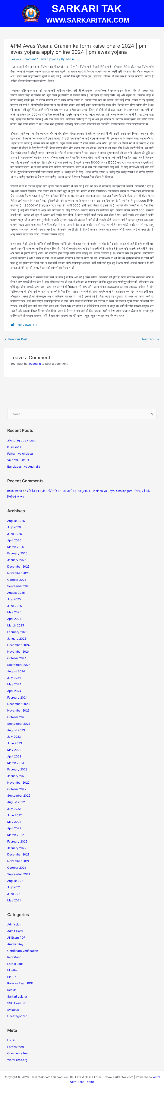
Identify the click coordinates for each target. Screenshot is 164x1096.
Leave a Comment (23, 59)
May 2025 (14, 612)
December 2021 (18, 854)
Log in (11, 1040)
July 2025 (14, 599)
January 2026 (16, 560)
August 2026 (16, 520)
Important (14, 957)
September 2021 (18, 874)
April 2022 (14, 828)
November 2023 (18, 710)
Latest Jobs (15, 963)
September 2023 (19, 723)
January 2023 (16, 776)
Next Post (150, 339)
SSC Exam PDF (17, 1003)
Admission (14, 924)
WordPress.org (17, 1060)
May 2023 (14, 750)
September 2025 (18, 586)
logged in (34, 363)
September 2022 (18, 795)
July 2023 (14, 736)
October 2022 (16, 789)
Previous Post (16, 339)
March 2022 (15, 835)
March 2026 (15, 547)
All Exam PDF (16, 937)
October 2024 (16, 658)
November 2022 (18, 782)
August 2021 (15, 880)
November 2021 (18, 861)
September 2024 (19, 664)
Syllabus (13, 1009)
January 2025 (16, 638)
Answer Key (15, 944)
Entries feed (15, 1047)
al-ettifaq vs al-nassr (21, 440)
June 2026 (14, 533)
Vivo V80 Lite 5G (18, 460)
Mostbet (13, 970)
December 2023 (18, 704)
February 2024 (17, 697)
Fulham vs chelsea (20, 453)
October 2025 (16, 579)
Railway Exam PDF (20, 983)
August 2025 (16, 592)
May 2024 (14, 684)
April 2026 (14, 540)
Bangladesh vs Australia (23, 466)
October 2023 (16, 717)
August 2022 (16, 802)
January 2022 (16, 848)
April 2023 (14, 756)
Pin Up (11, 977)
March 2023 (15, 762)
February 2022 (17, 841)
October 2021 (16, 867)
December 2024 (18, 645)
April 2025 (14, 619)
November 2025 (18, 573)
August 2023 (16, 730)
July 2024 (14, 677)
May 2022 (14, 821)
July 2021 (13, 887)
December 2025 (18, 566)
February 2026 (17, 553)
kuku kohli (14, 447)
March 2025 (15, 625)
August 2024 (16, 671)
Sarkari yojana (48, 59)
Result (11, 990)
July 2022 (14, 808)
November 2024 (18, 651)
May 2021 (14, 900)
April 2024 (14, 691)
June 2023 (14, 743)
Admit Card (15, 931)
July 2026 (14, 527)
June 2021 (14, 893)
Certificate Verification (22, 950)
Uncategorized (17, 1016)
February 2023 (17, 769)
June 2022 (14, 815)
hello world (14, 490)
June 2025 (14, 606)
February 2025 (17, 632)
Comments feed (18, 1053)
